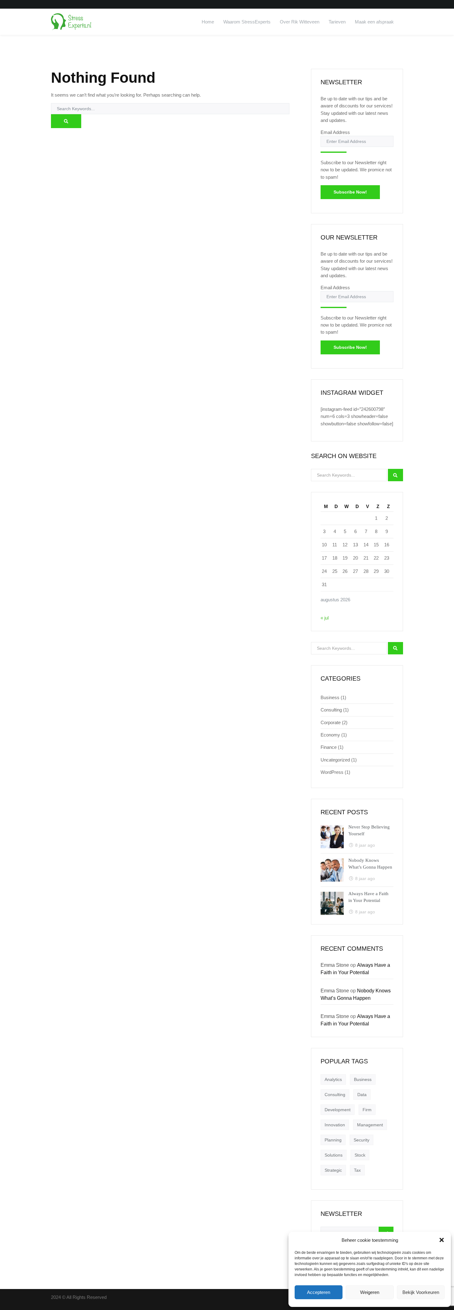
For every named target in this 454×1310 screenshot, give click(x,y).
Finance (329, 747)
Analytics (333, 1079)
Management (370, 1124)
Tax (357, 1170)
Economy (330, 734)
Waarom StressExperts (247, 21)
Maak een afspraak (374, 21)
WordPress (332, 772)
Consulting (331, 709)
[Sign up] (334, 152)
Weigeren (369, 1292)
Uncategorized (335, 759)
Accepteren (318, 1292)
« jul (325, 617)
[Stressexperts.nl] (72, 21)
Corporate (331, 722)
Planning (333, 1139)
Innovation (335, 1124)
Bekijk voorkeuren (420, 1292)
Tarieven (337, 21)
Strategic (333, 1170)
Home (208, 21)
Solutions (334, 1155)
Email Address (335, 132)
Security (361, 1139)
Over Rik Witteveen (299, 21)
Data (362, 1094)
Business (330, 697)
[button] (442, 1240)
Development (338, 1109)
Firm (367, 1109)
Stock (360, 1155)
